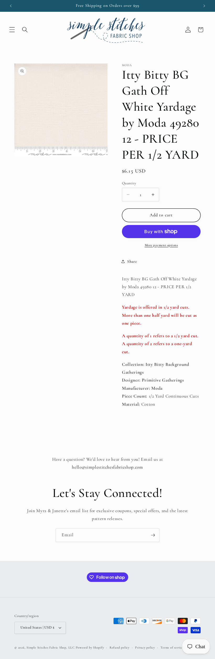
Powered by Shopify (90, 647)
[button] (12, 29)
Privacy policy (145, 647)
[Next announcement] (204, 6)
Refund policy (120, 647)
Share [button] (132, 261)
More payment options (161, 245)
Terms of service (172, 647)
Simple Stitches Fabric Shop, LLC (50, 647)
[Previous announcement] (11, 6)
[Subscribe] (153, 535)
